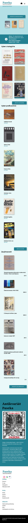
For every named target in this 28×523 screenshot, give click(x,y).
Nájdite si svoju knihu (16, 16)
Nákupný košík (6, 486)
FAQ (3, 507)
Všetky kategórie (19, 102)
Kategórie (4, 485)
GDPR (3, 505)
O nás (3, 483)
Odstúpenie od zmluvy (8, 509)
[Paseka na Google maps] (6, 477)
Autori (4, 494)
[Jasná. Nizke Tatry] (7, 24)
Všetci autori (20, 248)
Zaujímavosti (5, 498)
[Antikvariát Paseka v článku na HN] (9, 477)
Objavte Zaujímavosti (18, 386)
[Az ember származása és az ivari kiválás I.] (21, 24)
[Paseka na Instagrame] (4, 477)
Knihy (3, 492)
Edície (4, 496)
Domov (4, 481)
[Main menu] (24, 3)
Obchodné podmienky (8, 504)
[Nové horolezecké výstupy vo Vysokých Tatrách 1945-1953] (14, 24)
